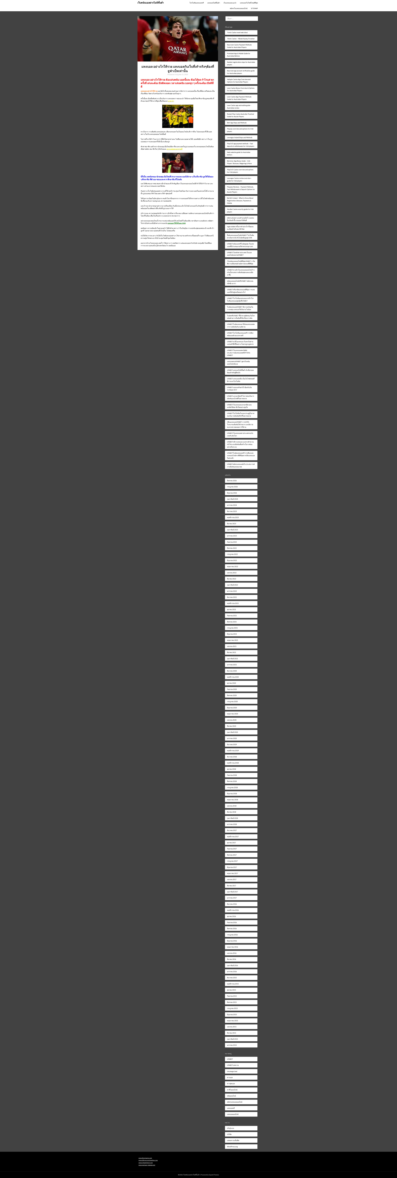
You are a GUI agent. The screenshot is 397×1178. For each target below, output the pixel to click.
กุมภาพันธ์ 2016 (232, 965)
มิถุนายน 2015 (232, 1014)
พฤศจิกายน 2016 (233, 910)
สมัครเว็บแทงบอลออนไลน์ (238, 8)
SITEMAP (254, 8)
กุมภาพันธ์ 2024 (232, 499)
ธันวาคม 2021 (232, 597)
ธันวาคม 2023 (232, 511)
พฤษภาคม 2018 (232, 800)
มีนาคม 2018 (231, 812)
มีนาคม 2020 (231, 726)
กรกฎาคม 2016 (232, 935)
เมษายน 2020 (231, 720)
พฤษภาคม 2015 (232, 1021)
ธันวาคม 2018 (232, 757)
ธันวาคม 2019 (232, 744)
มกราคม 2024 (232, 505)
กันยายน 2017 (232, 849)
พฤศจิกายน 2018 (233, 763)
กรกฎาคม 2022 (232, 554)
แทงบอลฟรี (231, 1108)
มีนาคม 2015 (231, 1033)
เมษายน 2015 (231, 1027)
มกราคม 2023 (232, 536)
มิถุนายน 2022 (232, 560)
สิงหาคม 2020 (232, 695)
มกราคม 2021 (232, 665)
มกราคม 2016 (232, 971)
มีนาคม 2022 (231, 579)
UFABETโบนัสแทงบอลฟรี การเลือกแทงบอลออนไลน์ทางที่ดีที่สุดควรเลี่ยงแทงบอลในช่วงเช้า (241, 455)
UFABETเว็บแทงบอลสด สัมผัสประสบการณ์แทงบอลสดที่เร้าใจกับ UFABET (238, 352)
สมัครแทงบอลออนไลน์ (234, 1102)
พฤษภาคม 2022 (232, 566)
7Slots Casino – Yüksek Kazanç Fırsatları (241, 39)
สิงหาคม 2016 (232, 928)
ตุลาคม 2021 (231, 609)
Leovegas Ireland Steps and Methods (239, 137)
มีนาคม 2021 (231, 652)
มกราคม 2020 (232, 738)
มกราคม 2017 (232, 898)
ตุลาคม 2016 (231, 916)
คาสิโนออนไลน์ (232, 1090)
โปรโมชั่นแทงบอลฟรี (197, 3)
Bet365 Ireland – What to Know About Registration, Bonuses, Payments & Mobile (240, 200)
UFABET (230, 1059)
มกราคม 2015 (232, 1045)
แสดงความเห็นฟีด (233, 1140)
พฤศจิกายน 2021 (233, 603)
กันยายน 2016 (232, 922)
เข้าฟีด (229, 1134)
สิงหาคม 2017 (232, 855)
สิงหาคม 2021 (232, 622)
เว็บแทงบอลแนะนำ (230, 3)
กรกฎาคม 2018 (232, 787)
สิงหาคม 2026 (232, 481)
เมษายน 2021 (231, 646)
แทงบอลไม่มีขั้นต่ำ (213, 3)
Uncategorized (232, 1071)
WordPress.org (232, 1147)
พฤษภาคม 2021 (232, 640)
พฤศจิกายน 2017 (233, 836)
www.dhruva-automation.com (148, 1160)
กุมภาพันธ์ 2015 (232, 1039)
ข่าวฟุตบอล (231, 1083)
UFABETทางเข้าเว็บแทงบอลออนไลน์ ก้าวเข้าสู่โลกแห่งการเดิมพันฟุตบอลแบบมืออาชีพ (241, 272)
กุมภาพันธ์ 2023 (232, 530)
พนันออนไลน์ (231, 1096)
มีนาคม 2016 (231, 959)
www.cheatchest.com (146, 1163)
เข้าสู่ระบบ (230, 1128)
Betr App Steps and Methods (237, 123)
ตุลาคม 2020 (231, 683)
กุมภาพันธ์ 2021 (232, 658)
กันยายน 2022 (232, 542)
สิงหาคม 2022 (232, 548)
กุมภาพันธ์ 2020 (232, 732)
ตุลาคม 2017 (231, 843)
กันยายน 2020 (232, 689)
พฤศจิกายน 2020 (233, 677)
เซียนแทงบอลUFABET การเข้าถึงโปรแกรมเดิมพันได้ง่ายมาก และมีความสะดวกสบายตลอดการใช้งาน (240, 424)
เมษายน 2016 (231, 953)
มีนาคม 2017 (231, 886)
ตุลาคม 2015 (231, 990)
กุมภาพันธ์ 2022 (232, 585)
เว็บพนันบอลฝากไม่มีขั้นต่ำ (151, 2)
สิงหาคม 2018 (232, 781)
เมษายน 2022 (231, 573)
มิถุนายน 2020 (232, 708)
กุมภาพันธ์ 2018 (232, 818)
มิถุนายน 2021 (232, 634)
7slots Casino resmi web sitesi (237, 32)
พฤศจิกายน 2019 (233, 750)
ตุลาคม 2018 (231, 769)
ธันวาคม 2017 (232, 830)
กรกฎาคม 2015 (232, 1008)
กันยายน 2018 (232, 775)
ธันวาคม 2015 (232, 978)
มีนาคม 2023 (231, 524)
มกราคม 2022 (232, 591)
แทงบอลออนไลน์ (232, 1114)
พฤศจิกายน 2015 (233, 984)
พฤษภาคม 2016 (232, 947)
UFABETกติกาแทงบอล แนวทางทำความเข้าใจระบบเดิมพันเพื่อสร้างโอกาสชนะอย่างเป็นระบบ (240, 444)
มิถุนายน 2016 (232, 941)
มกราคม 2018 (232, 824)
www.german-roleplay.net (147, 1165)
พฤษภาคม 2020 (232, 714)
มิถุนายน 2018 (232, 793)
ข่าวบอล (230, 1077)
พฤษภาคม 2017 (232, 873)
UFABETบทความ (233, 1065)
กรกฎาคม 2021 (232, 628)
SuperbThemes (214, 1175)
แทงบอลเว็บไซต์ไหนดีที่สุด (249, 3)
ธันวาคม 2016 (232, 904)
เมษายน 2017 (231, 879)
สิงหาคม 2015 (232, 1002)
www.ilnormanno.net (145, 1158)
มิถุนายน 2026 (232, 493)
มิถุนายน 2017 (232, 867)
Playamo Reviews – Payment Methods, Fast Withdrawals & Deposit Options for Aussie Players (241, 189)
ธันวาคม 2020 (232, 671)
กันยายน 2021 (232, 615)
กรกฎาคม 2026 (232, 487)
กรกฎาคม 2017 (232, 861)
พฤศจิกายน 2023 (233, 517)
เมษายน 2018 (231, 806)
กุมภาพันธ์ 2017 (232, 892)
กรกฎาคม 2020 (232, 701)
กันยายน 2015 (232, 996)
